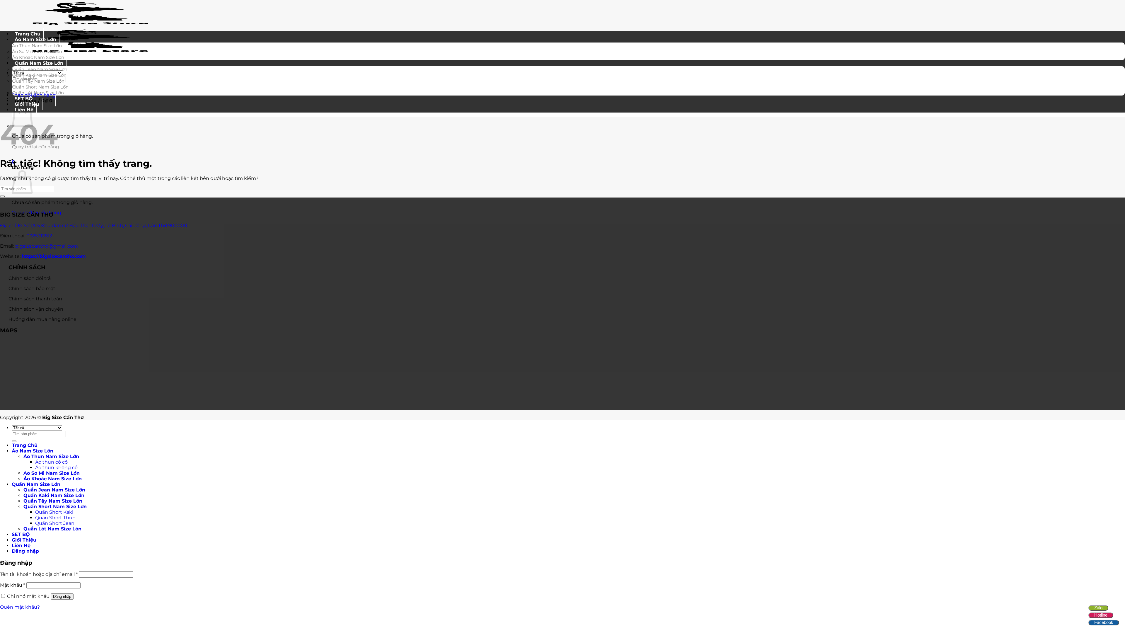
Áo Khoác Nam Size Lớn (52, 478)
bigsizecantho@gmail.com (46, 246)
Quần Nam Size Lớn (39, 63)
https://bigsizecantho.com (54, 256)
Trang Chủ (25, 445)
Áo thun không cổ (56, 467)
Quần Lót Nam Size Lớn (38, 93)
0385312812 (39, 236)
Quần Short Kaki (54, 512)
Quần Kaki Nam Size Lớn (39, 75)
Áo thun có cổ (51, 462)
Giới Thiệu (24, 540)
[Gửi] (2, 196)
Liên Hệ (21, 545)
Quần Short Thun (55, 517)
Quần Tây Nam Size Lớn (38, 81)
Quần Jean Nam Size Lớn (39, 69)
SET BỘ (21, 534)
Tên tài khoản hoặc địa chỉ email (39, 574)
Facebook (1103, 622)
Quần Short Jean (54, 523)
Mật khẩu (12, 585)
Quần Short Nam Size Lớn (40, 87)
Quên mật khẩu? (20, 607)
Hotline (1100, 614)
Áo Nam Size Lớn (35, 39)
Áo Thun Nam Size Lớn (37, 45)
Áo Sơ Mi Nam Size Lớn (37, 51)
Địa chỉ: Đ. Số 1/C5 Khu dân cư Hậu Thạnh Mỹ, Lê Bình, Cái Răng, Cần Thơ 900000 (93, 225)
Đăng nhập (62, 596)
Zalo (1098, 607)
